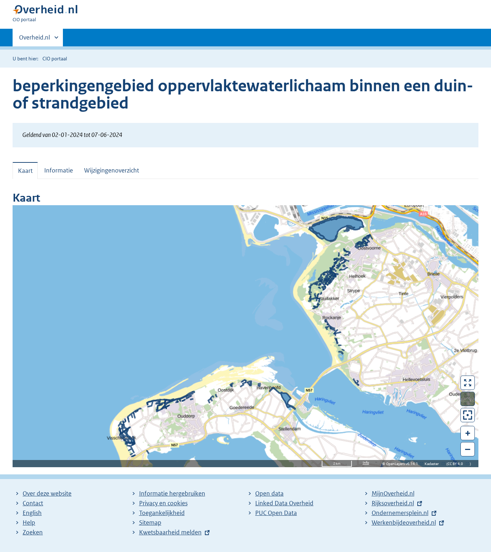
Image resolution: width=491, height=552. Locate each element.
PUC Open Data (276, 513)
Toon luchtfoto (468, 399)
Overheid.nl (34, 39)
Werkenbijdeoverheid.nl (404, 522)
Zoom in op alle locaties (468, 415)
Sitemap (150, 522)
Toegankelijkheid (162, 513)
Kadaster (433, 463)
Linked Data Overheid (284, 503)
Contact (33, 503)
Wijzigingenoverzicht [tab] (111, 170)
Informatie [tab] (58, 170)
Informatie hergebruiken (172, 493)
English (32, 513)
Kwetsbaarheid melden (170, 532)
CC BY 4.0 (457, 463)
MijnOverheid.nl (393, 493)
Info (366, 462)
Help (29, 522)
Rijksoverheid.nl (393, 503)
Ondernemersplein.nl (400, 513)
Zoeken (33, 532)
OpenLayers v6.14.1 (403, 463)
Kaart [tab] (25, 171)
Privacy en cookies (163, 503)
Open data (269, 493)
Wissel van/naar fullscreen (468, 383)
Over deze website (47, 493)
